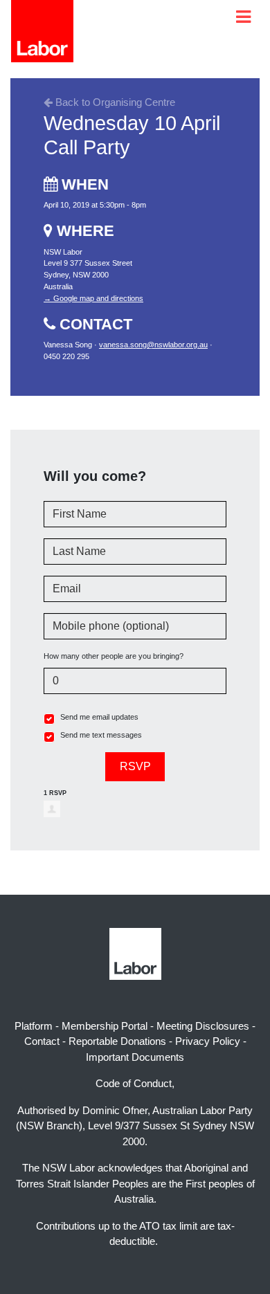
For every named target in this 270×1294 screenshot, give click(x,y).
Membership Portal (104, 1026)
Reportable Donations (117, 1041)
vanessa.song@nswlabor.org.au (153, 344)
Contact (42, 1041)
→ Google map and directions (93, 298)
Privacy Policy (207, 1041)
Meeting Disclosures (202, 1026)
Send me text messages (101, 735)
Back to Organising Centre (114, 102)
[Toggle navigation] (243, 17)
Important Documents (135, 1057)
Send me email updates (99, 717)
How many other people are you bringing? (113, 656)
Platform (34, 1026)
